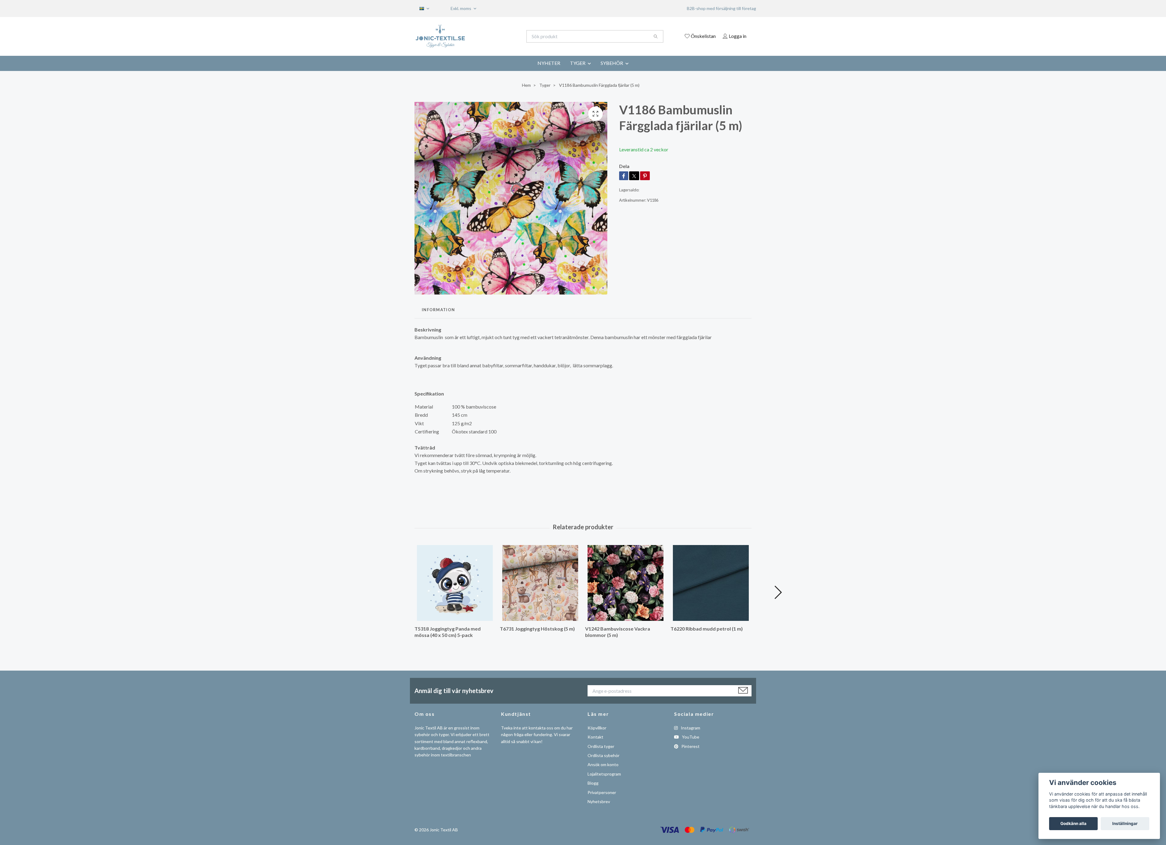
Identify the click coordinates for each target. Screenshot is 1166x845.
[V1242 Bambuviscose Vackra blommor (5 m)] (625, 583)
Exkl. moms (461, 8)
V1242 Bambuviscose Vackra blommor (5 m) (617, 632)
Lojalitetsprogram (604, 773)
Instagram (690, 727)
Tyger (545, 85)
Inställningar (1125, 823)
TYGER (577, 63)
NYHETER (548, 63)
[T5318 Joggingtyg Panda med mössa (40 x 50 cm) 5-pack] (454, 583)
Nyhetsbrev (599, 801)
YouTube (690, 736)
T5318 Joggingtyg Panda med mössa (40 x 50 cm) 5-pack (447, 632)
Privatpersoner (602, 792)
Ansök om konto (603, 764)
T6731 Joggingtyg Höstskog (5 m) (537, 628)
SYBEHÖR (612, 63)
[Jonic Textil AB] (499, 36)
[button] (778, 592)
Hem (526, 85)
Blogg (593, 783)
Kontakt (595, 736)
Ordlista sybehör (603, 755)
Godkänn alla (1073, 823)
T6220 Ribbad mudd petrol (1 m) (706, 628)
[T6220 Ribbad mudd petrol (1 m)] (710, 583)
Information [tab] (438, 309)
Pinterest (690, 746)
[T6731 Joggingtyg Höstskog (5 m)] (540, 583)
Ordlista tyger (601, 746)
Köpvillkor (597, 727)
